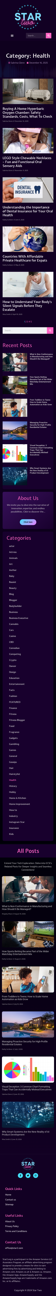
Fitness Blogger (17, 719)
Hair (11, 767)
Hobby (12, 791)
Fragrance (14, 731)
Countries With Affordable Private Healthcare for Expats (25, 258)
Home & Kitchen (17, 797)
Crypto (12, 659)
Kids (11, 833)
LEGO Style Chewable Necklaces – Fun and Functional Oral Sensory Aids (27, 162)
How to (13, 809)
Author (13, 570)
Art (11, 564)
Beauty (13, 588)
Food (11, 725)
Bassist (12, 582)
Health (12, 779)
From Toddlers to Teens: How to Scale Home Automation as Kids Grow (41, 402)
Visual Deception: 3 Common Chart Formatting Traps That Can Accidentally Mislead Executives (41, 450)
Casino (12, 636)
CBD (11, 642)
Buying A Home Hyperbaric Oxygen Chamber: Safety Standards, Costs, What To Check (27, 112)
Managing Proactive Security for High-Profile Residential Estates (40, 424)
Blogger (13, 600)
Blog (11, 594)
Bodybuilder (15, 606)
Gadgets (13, 737)
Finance (13, 707)
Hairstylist (14, 773)
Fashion (13, 695)
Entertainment (17, 683)
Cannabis (13, 624)
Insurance (14, 827)
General (13, 755)
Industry (13, 815)
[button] (12, 35)
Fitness (12, 713)
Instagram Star (17, 821)
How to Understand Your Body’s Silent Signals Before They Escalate (27, 306)
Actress (13, 552)
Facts (11, 689)
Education (14, 677)
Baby (11, 576)
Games (12, 749)
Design (12, 671)
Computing (15, 653)
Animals (13, 558)
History (13, 785)
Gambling (14, 743)
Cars (11, 630)
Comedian (14, 648)
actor (11, 546)
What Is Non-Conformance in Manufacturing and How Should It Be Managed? (41, 356)
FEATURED (14, 701)
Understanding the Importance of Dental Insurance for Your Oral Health (28, 211)
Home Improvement (19, 803)
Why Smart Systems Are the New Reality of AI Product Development (40, 470)
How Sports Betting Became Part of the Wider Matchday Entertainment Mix (41, 380)
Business (13, 612)
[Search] (48, 35)
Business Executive (18, 618)
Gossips (13, 761)
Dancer (12, 665)
